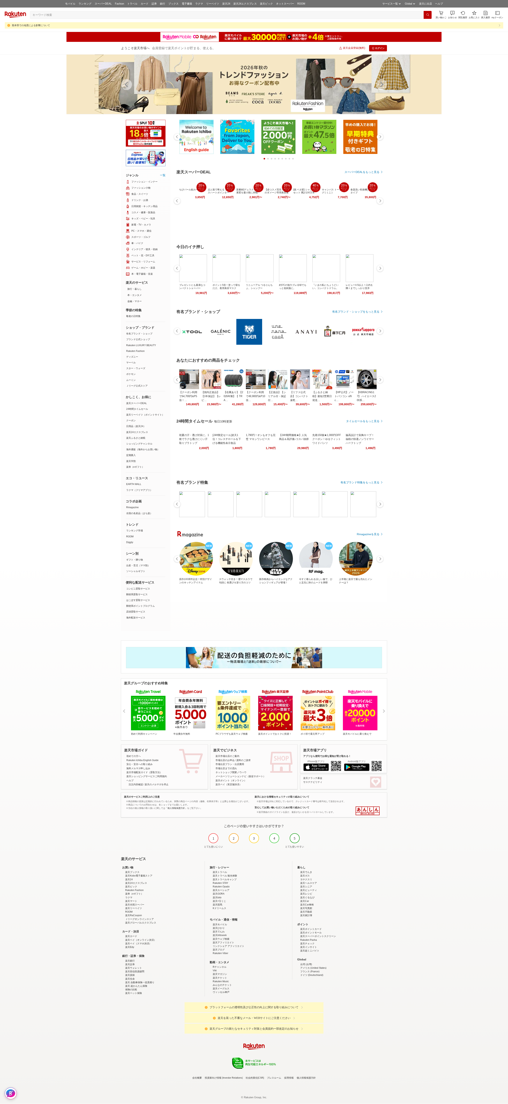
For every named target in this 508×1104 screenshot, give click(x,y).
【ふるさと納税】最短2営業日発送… (322, 396)
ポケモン (131, 374)
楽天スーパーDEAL (136, 403)
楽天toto (217, 897)
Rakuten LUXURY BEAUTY (141, 345)
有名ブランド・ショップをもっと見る (355, 311)
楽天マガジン (220, 974)
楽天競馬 (217, 904)
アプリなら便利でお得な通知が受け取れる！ (327, 756)
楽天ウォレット (133, 968)
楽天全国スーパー (134, 904)
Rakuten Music (221, 981)
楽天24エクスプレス (245, 3)
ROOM (301, 3)
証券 (154, 3)
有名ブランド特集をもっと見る (360, 482)
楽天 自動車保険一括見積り (139, 982)
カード (144, 3)
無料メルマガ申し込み (138, 768)
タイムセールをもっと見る (362, 421)
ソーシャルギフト (135, 571)
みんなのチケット (222, 985)
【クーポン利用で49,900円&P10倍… (255, 396)
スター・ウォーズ (135, 368)
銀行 (162, 3)
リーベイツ (212, 3)
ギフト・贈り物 (134, 559)
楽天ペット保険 (133, 993)
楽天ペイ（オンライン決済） (140, 940)
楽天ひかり (219, 928)
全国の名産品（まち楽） (139, 513)
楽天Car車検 (307, 904)
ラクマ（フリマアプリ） (139, 490)
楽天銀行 (130, 960)
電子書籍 (187, 3)
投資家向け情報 (213, 1077)
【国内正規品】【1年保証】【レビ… (211, 396)
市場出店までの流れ (226, 768)
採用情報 (289, 1077)
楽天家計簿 (306, 915)
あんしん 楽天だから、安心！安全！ (368, 810)
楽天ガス (305, 875)
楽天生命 (130, 978)
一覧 (162, 175)
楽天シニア (306, 886)
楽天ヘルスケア (308, 883)
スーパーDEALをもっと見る (361, 172)
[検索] (428, 15)
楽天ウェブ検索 (221, 939)
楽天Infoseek (220, 935)
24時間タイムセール (137, 409)
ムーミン (131, 380)
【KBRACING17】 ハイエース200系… (366, 396)
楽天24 (226, 3)
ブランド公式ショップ (138, 339)
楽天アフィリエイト (223, 942)
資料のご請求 (243, 760)
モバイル (70, 3)
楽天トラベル (220, 872)
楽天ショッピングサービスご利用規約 (146, 776)
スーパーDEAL (103, 3)
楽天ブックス (132, 872)
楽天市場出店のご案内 (227, 756)
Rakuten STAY (220, 883)
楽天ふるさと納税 (135, 438)
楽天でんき (306, 872)
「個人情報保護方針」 (176, 808)
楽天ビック (266, 3)
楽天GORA (218, 893)
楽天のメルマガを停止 (156, 784)
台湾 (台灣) (306, 964)
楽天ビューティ (308, 890)
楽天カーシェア (221, 890)
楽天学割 (131, 461)
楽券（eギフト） (135, 467)
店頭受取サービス (135, 611)
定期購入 (131, 455)
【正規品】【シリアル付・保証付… (277, 396)
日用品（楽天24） (136, 426)
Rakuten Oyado (221, 886)
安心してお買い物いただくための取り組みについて (282, 807)
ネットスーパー (285, 3)
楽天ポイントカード (311, 929)
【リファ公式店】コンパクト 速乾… (299, 396)
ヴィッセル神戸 (221, 992)
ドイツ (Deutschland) (311, 975)
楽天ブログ (219, 949)
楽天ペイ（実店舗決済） (229, 784)
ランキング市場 (134, 530)
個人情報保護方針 (306, 1077)
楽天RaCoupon (133, 915)
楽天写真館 (306, 908)
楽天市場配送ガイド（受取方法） (144, 772)
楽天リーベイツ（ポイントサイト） (145, 414)
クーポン (131, 420)
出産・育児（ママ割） (138, 565)
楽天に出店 (425, 3)
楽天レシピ (306, 893)
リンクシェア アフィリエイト (228, 946)
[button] (452, 15)
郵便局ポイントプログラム (140, 606)
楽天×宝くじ (219, 901)
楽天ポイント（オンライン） (231, 780)
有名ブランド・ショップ (139, 333)
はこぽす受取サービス (138, 600)
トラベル (132, 3)
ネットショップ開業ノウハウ (231, 772)
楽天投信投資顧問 (134, 971)
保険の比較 (131, 989)
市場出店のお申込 (225, 760)
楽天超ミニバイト (309, 950)
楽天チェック (307, 943)
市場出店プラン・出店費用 (230, 764)
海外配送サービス (135, 617)
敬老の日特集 (133, 316)
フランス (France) (309, 971)
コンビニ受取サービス (138, 588)
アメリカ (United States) (313, 968)
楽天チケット (220, 977)
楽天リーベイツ (133, 908)
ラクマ (199, 3)
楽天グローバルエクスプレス (140, 922)
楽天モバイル (220, 924)
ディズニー (132, 356)
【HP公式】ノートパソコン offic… (344, 396)
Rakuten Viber (220, 953)
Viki (215, 970)
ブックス (173, 3)
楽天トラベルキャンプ (225, 879)
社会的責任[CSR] (255, 1077)
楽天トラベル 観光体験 (225, 875)
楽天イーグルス (221, 988)
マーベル (131, 362)
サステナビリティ (312, 782)
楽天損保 (130, 975)
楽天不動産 (306, 911)
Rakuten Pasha (308, 940)
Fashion (119, 3)
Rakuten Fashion (135, 351)
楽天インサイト (308, 947)
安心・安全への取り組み (139, 764)
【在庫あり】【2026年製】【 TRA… (233, 396)
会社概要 (197, 1077)
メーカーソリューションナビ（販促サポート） (241, 776)
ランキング (85, 3)
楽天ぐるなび (307, 897)
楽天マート (131, 901)
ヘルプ (439, 3)
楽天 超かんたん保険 (136, 986)
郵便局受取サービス (137, 594)
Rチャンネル (219, 967)
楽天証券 (130, 964)
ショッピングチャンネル (139, 443)
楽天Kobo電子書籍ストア (138, 875)
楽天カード (131, 936)
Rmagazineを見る (368, 534)
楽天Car (304, 901)
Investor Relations (232, 1077)
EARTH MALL (133, 484)
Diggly (129, 542)
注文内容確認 (136, 784)
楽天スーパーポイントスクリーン (318, 936)
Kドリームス (219, 908)
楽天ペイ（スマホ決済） (138, 943)
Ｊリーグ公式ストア (137, 385)
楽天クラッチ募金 (312, 778)
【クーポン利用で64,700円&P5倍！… (188, 396)
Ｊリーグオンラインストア (139, 919)
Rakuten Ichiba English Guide (142, 760)
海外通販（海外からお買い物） (143, 449)
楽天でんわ (219, 931)
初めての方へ (133, 756)
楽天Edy (129, 947)
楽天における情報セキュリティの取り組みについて (282, 796)
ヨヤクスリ (306, 879)
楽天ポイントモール (311, 932)
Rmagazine (132, 507)
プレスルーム (274, 1077)
